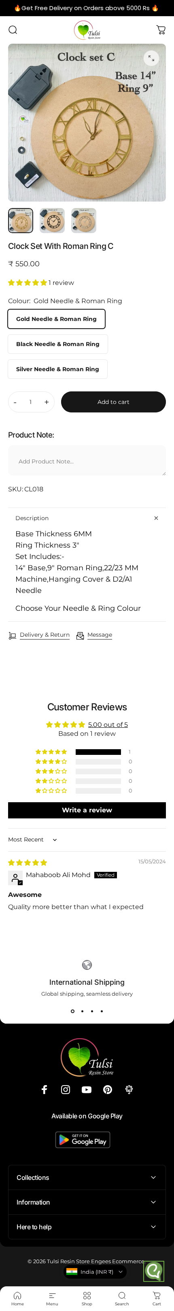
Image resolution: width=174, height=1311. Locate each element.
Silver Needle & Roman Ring (57, 369)
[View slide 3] (92, 1011)
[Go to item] (20, 220)
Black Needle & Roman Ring (58, 344)
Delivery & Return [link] (45, 634)
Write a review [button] (87, 810)
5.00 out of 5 (108, 725)
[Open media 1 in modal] (151, 58)
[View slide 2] (82, 1011)
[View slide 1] (72, 1011)
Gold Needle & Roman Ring (56, 319)
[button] (28, 283)
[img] (27, 863)
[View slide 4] (101, 1011)
